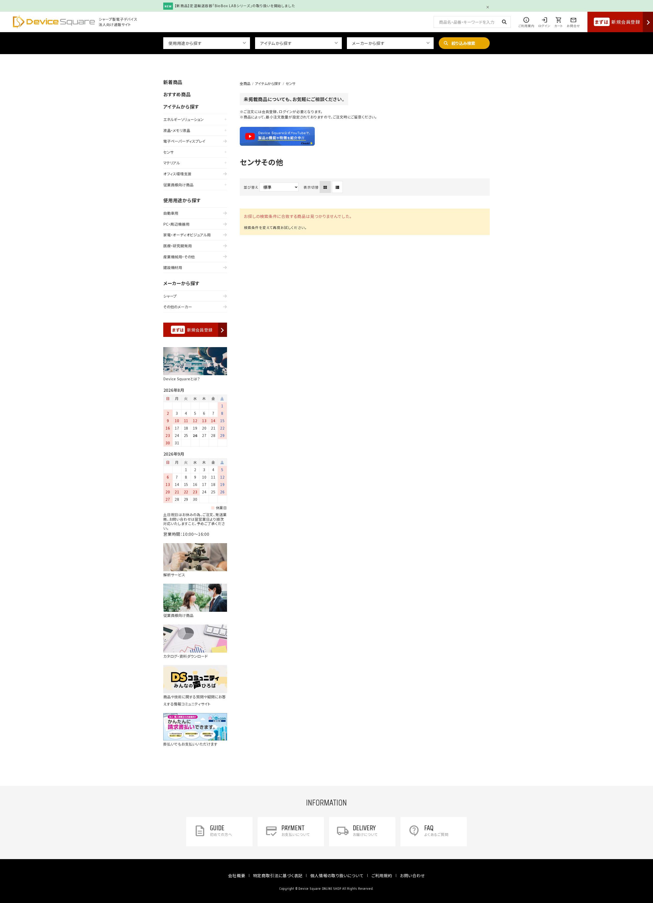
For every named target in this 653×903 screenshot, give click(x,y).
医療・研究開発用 (177, 245)
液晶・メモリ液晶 (176, 130)
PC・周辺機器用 (176, 224)
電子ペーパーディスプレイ (184, 141)
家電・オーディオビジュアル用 (187, 234)
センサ (290, 83)
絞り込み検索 (463, 43)
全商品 (245, 83)
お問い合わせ (412, 875)
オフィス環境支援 (177, 173)
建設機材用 (172, 267)
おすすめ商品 (177, 94)
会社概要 (236, 875)
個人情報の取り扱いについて (336, 875)
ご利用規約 (381, 875)
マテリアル (171, 162)
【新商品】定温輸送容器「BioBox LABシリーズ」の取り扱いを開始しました (234, 5)
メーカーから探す (181, 283)
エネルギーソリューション (183, 119)
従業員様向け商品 (178, 184)
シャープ (170, 296)
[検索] (504, 22)
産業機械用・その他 (179, 256)
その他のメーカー (177, 306)
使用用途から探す (181, 200)
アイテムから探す (268, 83)
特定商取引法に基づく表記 (278, 875)
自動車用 (170, 213)
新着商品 (172, 82)
